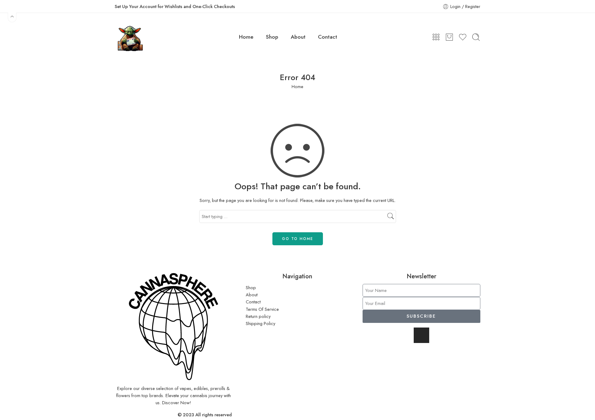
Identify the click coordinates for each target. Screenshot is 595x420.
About (298, 37)
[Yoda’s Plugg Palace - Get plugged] (129, 37)
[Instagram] (421, 335)
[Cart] (449, 37)
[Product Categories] (436, 37)
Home (246, 37)
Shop (272, 37)
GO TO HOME (297, 239)
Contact (327, 37)
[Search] (476, 37)
